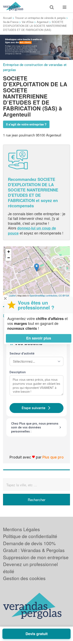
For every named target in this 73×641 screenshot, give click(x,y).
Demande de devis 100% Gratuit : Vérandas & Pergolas (34, 547)
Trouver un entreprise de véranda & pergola (40, 18)
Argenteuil (42, 22)
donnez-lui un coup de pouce (32, 230)
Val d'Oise (27, 22)
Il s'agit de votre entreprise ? (26, 124)
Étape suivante (33, 408)
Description (18, 372)
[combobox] (35, 361)
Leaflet (12, 295)
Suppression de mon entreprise (36, 557)
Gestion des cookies (24, 578)
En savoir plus (38, 338)
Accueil (7, 18)
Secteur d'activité (22, 353)
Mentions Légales (21, 529)
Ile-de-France (10, 22)
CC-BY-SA (64, 295)
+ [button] (8, 251)
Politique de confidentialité (30, 536)
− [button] (8, 257)
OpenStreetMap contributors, (44, 295)
